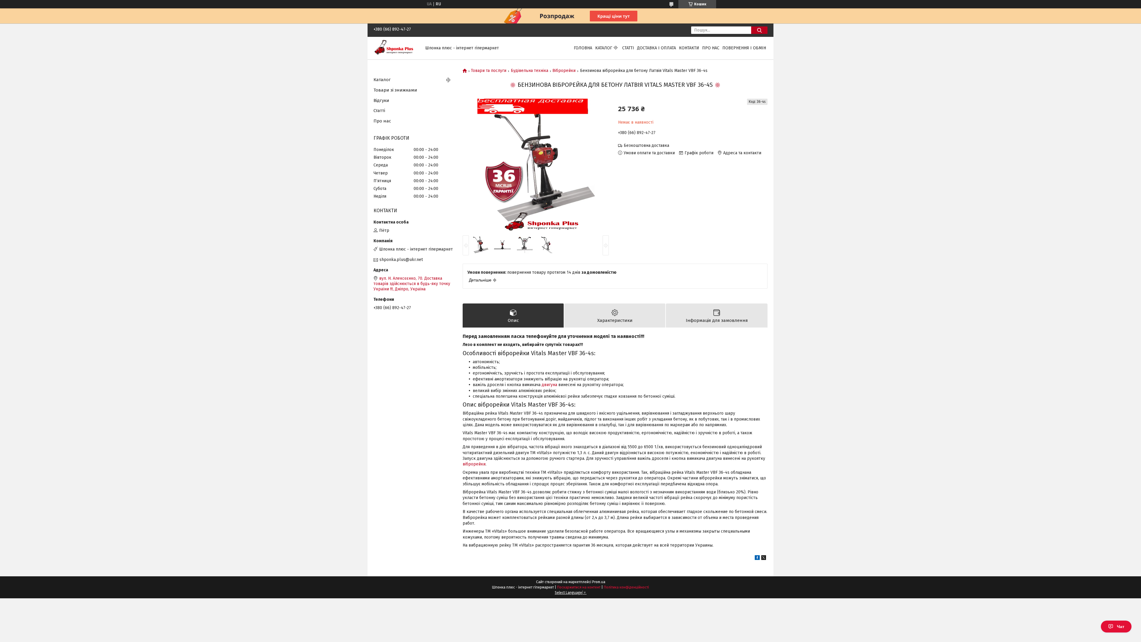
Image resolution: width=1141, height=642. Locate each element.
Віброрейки (564, 71)
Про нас (710, 48)
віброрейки (474, 464)
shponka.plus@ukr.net (401, 259)
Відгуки (381, 100)
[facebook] (757, 558)
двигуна (549, 384)
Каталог (603, 48)
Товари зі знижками (395, 90)
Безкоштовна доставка (646, 145)
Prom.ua (598, 582)
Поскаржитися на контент (579, 587)
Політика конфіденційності (626, 587)
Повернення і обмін (744, 48)
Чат (1120, 626)
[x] (763, 558)
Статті (628, 48)
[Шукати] (759, 30)
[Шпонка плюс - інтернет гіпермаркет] (395, 48)
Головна (583, 48)
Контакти (689, 48)
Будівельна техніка (529, 71)
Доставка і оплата (656, 48)
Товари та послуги (488, 71)
